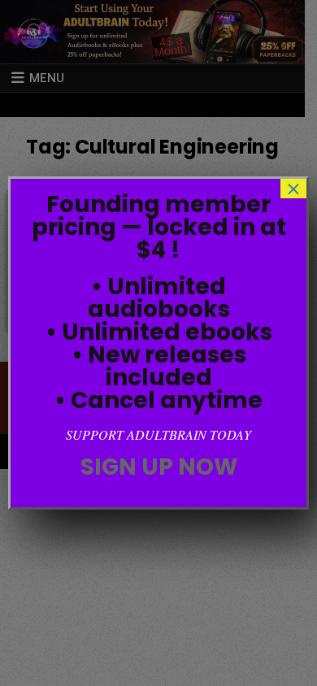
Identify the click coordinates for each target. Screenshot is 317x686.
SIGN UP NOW (158, 467)
